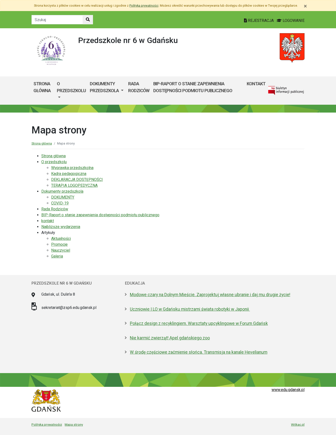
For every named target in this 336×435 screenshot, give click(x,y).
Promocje (59, 244)
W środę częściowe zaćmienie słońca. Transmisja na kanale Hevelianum (198, 352)
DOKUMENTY (62, 197)
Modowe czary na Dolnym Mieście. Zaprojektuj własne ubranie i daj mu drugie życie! (210, 294)
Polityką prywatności (143, 5)
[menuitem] (71, 90)
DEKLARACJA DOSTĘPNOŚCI (77, 179)
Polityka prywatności (46, 424)
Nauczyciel (60, 250)
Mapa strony (74, 424)
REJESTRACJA (261, 20)
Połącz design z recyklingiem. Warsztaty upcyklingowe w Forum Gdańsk (199, 323)
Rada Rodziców (138, 87)
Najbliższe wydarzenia (60, 226)
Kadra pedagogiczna (68, 173)
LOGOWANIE (293, 20)
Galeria (57, 256)
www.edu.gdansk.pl (288, 389)
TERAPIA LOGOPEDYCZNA (74, 185)
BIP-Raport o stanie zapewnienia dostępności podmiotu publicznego (192, 87)
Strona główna (42, 87)
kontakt (256, 83)
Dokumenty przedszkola (105, 87)
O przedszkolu (71, 87)
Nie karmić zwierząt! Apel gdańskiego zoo (170, 337)
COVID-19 (60, 203)
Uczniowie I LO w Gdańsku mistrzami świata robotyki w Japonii (190, 309)
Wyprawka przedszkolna (72, 167)
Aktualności (61, 238)
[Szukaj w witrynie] (88, 19)
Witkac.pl (298, 424)
